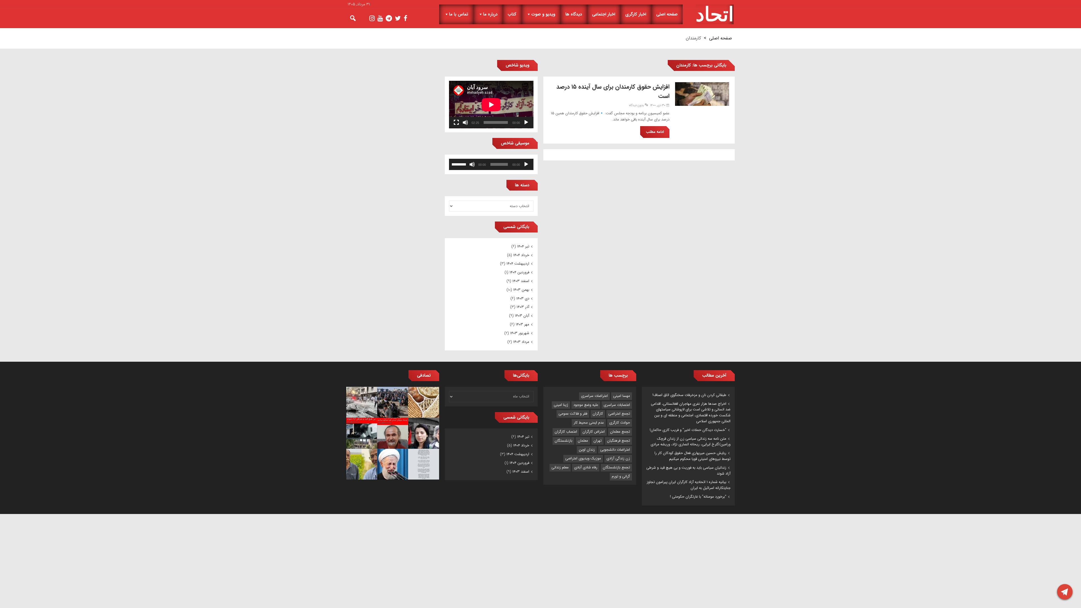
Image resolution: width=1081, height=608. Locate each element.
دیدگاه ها (573, 14)
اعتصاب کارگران (566, 432)
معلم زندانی (560, 467)
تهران (597, 441)
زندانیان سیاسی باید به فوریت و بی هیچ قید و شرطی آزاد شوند (688, 471)
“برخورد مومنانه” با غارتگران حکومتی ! (698, 497)
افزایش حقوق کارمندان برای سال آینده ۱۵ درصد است (612, 91)
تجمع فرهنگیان (618, 441)
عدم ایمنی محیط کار (589, 423)
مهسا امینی (621, 396)
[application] (491, 104)
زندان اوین (587, 450)
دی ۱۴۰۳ (522, 298)
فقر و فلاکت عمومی (573, 414)
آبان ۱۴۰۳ (522, 316)
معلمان (583, 441)
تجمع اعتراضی (619, 414)
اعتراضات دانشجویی (615, 450)
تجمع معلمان (620, 432)
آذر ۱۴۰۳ (523, 307)
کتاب (512, 14)
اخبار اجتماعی (603, 14)
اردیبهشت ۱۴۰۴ (517, 264)
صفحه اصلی (667, 14)
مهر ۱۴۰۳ (522, 324)
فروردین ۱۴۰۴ (519, 272)
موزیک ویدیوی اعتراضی (583, 458)
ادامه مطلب (655, 132)
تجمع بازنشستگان (616, 467)
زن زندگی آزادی (618, 458)
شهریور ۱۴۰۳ (519, 333)
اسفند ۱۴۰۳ (520, 281)
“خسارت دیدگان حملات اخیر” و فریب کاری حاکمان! (688, 430)
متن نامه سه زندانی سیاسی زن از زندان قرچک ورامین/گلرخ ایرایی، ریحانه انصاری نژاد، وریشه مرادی (691, 442)
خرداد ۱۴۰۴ (521, 255)
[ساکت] (465, 122)
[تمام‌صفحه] (456, 122)
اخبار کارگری (635, 14)
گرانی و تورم (621, 476)
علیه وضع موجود (585, 405)
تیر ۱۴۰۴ (523, 246)
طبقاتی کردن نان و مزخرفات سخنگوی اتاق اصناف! (689, 395)
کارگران (598, 414)
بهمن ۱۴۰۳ (521, 290)
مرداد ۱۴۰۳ (521, 342)
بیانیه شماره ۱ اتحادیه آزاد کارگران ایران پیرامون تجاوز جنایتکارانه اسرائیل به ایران (689, 485)
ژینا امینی (561, 405)
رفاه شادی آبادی (585, 467)
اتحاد (715, 14)
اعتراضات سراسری (594, 396)
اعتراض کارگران (593, 432)
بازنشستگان (563, 441)
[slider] (460, 164)
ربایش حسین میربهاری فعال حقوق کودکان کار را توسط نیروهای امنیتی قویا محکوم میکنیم (693, 456)
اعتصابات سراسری (617, 405)
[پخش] (526, 122)
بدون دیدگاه (636, 105)
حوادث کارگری (619, 423)
